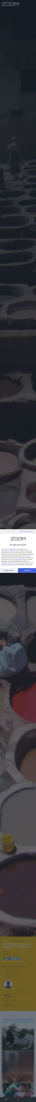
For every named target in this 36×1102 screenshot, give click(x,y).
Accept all (27, 570)
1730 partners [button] (12, 549)
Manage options (9, 570)
